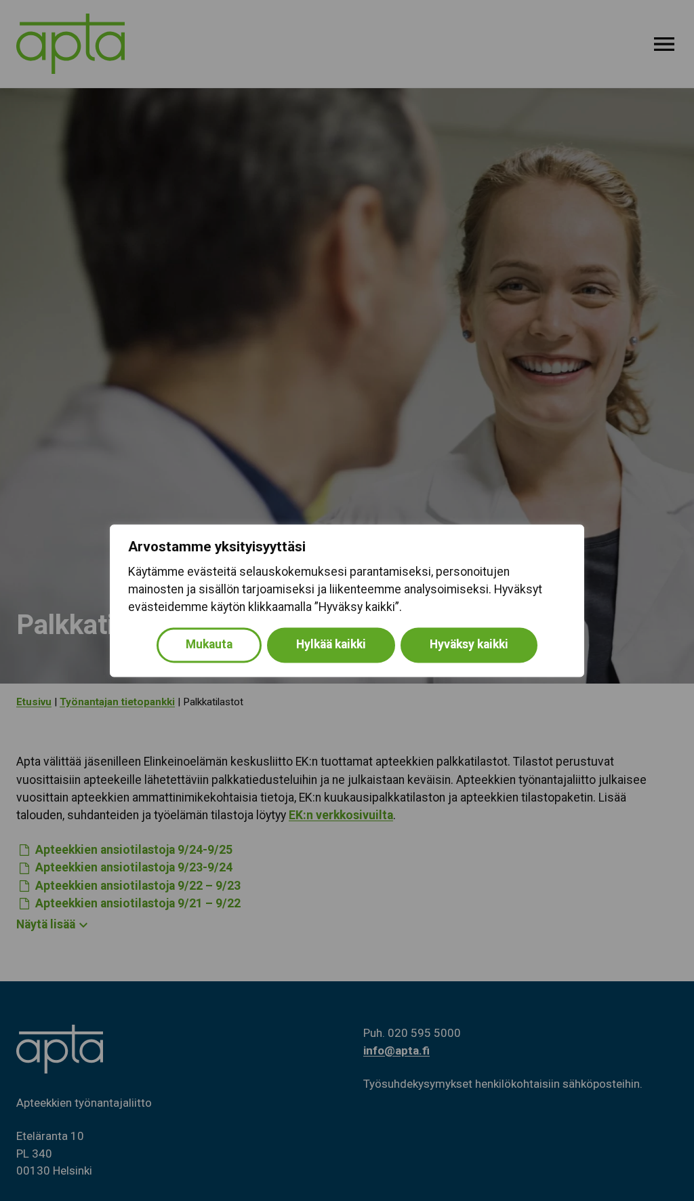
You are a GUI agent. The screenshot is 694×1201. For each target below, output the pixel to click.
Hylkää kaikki (331, 644)
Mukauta (209, 644)
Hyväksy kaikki (469, 644)
